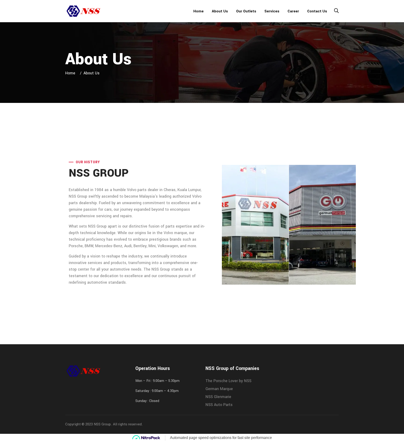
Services (271, 11)
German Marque (219, 388)
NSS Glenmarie (218, 396)
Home (198, 11)
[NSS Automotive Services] (83, 10)
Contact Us (317, 11)
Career (293, 11)
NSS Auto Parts (219, 404)
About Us (220, 11)
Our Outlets (246, 11)
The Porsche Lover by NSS (228, 381)
